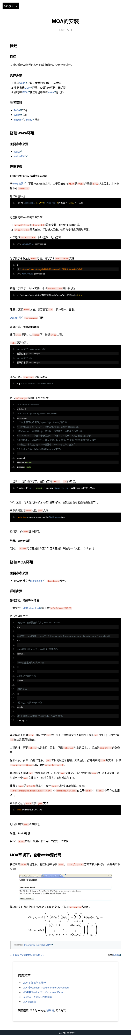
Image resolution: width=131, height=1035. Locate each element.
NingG (8, 6)
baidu (29, 119)
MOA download (31, 608)
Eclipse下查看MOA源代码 (37, 997)
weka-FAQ (20, 156)
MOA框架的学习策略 (34, 982)
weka (22, 82)
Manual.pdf (36, 580)
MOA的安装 (65, 21)
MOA (27, 87)
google (17, 119)
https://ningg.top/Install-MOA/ (37, 944)
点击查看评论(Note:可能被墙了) (27, 955)
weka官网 (18, 183)
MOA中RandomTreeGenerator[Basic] (43, 992)
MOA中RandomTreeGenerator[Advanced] (46, 987)
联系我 (116, 954)
